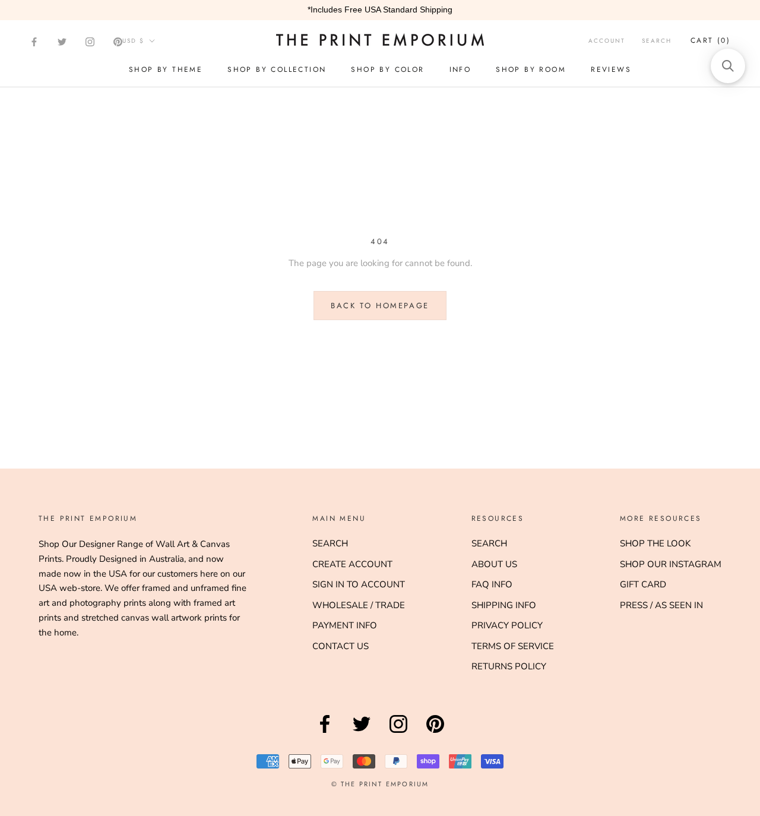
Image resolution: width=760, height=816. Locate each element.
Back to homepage (380, 305)
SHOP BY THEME (165, 69)
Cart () (710, 40)
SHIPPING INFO (503, 605)
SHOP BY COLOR (387, 69)
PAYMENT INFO (344, 625)
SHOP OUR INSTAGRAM (670, 564)
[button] (728, 66)
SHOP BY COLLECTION (276, 69)
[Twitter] (62, 41)
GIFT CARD (643, 584)
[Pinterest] (117, 41)
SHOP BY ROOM (531, 69)
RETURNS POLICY (508, 666)
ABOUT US (494, 564)
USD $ (133, 40)
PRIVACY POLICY (507, 625)
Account (606, 40)
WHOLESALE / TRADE (358, 605)
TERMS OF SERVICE (512, 646)
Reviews (611, 69)
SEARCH (330, 543)
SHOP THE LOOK (655, 543)
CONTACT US (340, 646)
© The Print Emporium (380, 784)
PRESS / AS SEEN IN (661, 605)
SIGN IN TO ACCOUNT (358, 584)
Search (657, 40)
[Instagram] (90, 41)
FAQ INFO (491, 584)
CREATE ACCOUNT (352, 564)
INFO (460, 69)
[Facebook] (34, 41)
